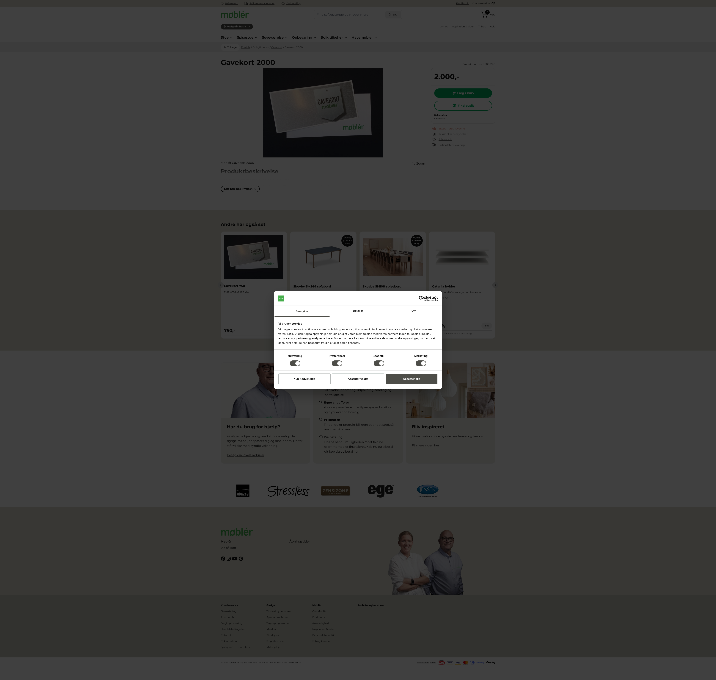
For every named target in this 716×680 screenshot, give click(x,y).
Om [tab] (414, 310)
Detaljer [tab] (358, 310)
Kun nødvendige (304, 378)
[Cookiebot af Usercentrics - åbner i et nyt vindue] (421, 298)
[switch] (337, 363)
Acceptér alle (411, 378)
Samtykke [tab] (302, 311)
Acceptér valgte (358, 378)
